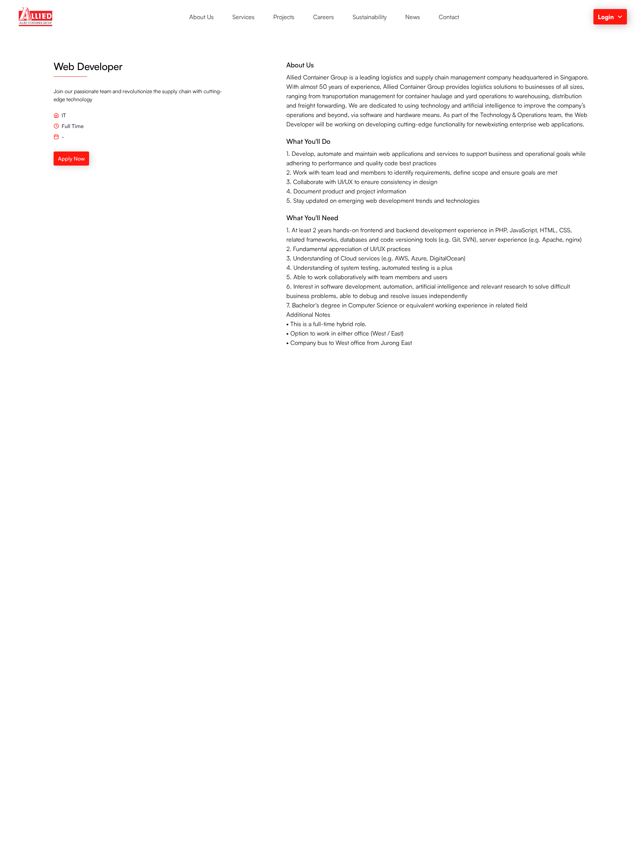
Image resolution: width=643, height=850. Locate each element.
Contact (449, 16)
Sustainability (369, 16)
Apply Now (71, 158)
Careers (323, 16)
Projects (283, 16)
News (412, 16)
